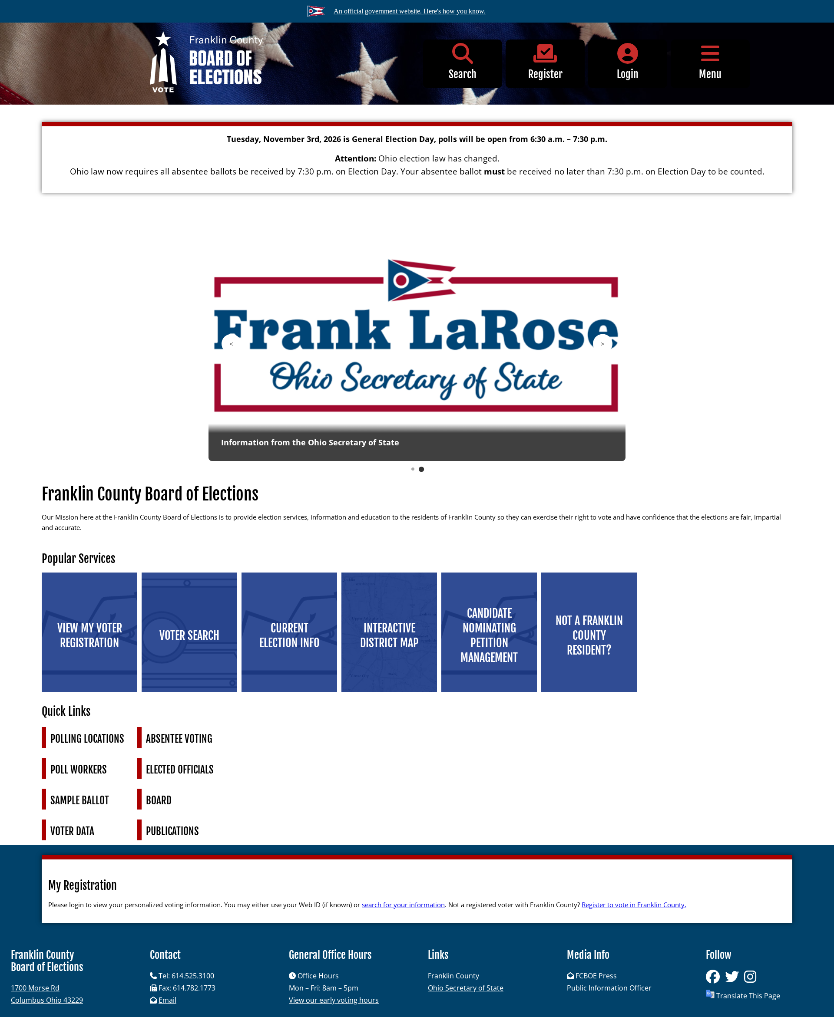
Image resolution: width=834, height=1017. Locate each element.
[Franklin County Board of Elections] (206, 63)
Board (159, 800)
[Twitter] (734, 979)
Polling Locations (87, 739)
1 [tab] (413, 469)
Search (463, 74)
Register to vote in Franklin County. (634, 904)
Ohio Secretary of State (465, 988)
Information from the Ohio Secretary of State (310, 442)
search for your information (403, 904)
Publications (172, 831)
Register (545, 74)
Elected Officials (180, 770)
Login (628, 74)
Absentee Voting (179, 739)
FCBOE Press (596, 976)
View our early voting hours (334, 1000)
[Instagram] (752, 979)
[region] (417, 349)
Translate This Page (747, 996)
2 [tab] (421, 469)
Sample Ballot (79, 800)
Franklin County (453, 976)
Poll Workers (78, 770)
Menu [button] (710, 74)
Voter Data (72, 831)
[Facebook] (715, 979)
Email (167, 1000)
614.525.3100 (193, 976)
